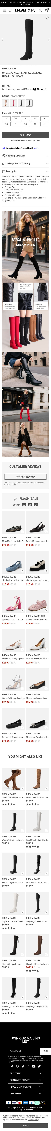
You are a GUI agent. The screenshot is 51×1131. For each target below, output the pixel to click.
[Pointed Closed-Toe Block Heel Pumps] (37, 640)
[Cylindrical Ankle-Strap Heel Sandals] (13, 601)
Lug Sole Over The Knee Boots (14, 921)
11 (45, 124)
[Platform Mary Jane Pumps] (37, 562)
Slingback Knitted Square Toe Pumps (13, 580)
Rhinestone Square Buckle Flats (37, 698)
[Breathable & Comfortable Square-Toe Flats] (13, 719)
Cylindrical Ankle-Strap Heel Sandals (13, 619)
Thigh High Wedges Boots (37, 1006)
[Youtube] (33, 1066)
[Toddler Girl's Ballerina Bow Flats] (37, 601)
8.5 (6, 124)
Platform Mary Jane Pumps (37, 580)
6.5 (16, 118)
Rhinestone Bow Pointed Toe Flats (37, 737)
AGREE (26, 1125)
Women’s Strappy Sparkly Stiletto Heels (13, 698)
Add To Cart (25, 135)
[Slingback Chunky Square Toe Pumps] (13, 640)
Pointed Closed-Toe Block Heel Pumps (37, 659)
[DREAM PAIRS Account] (40, 10)
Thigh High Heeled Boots (36, 921)
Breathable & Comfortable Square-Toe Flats (13, 737)
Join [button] (45, 1051)
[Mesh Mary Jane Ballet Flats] (13, 522)
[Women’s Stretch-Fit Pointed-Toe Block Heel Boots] (5, 103)
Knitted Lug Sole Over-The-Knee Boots (18, 882)
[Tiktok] (22, 1066)
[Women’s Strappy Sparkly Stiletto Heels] (13, 679)
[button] (4, 10)
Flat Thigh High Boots (11, 964)
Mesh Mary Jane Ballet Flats (13, 541)
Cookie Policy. (33, 1120)
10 (35, 124)
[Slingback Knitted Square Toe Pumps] (13, 562)
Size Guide (18, 113)
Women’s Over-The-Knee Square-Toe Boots (20, 840)
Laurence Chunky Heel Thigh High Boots (19, 797)
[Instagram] (17, 1066)
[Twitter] (39, 1066)
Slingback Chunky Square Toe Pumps (13, 659)
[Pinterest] (28, 1066)
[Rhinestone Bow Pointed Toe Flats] (37, 719)
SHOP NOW (25, 4)
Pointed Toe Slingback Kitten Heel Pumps (37, 541)
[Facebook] (12, 1066)
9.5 (25, 124)
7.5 (35, 118)
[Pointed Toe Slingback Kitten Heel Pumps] (37, 522)
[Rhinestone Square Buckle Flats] (37, 679)
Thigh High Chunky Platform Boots (16, 1006)
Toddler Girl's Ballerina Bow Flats (37, 619)
